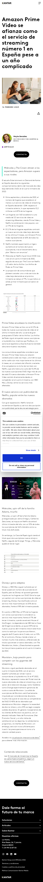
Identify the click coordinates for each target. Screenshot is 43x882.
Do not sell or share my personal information (21, 466)
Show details (31, 450)
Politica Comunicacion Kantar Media (15, 871)
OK (21, 458)
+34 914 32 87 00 (10, 848)
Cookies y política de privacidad (13, 867)
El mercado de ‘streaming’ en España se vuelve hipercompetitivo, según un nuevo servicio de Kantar (21, 759)
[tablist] (21, 840)
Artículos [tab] (6, 826)
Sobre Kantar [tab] (8, 831)
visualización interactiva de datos (25, 738)
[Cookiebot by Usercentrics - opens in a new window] (30, 413)
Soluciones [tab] (7, 820)
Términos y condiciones (10, 863)
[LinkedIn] (11, 855)
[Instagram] (3, 855)
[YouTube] (15, 855)
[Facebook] (7, 855)
